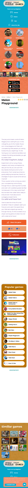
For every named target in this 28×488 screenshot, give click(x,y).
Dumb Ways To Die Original (14, 435)
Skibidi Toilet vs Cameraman (8, 49)
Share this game (15, 222)
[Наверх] (24, 484)
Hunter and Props (8, 60)
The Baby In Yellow (14, 442)
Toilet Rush (5, 456)
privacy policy (16, 481)
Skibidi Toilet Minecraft (22, 449)
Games (16, 12)
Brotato (20, 60)
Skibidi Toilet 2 (20, 38)
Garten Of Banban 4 (8, 70)
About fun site (15, 25)
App (15, 21)
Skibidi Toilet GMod (5, 449)
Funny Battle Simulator (22, 435)
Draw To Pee (14, 449)
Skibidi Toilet (8, 38)
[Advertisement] (14, 123)
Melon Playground (20, 70)
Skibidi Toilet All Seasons (5, 435)
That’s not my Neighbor (14, 9)
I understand (10, 484)
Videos (15, 16)
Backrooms (20, 48)
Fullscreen (15, 235)
